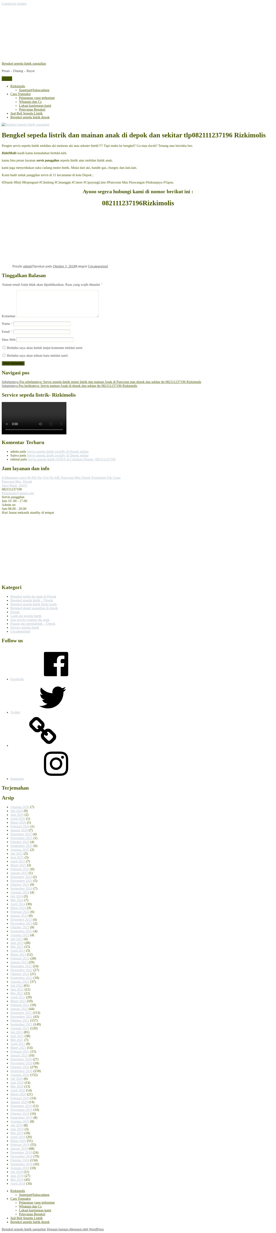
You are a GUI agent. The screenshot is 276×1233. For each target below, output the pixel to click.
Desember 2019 (21, 1106)
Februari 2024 (20, 912)
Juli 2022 (16, 985)
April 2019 (17, 1137)
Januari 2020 (19, 1102)
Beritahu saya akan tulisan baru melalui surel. (37, 355)
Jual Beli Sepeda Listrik (26, 113)
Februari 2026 (20, 826)
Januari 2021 (19, 1055)
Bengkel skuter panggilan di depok (34, 608)
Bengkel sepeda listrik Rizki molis (33, 604)
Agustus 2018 (19, 1168)
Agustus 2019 (19, 1121)
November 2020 (21, 1063)
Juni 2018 (17, 1176)
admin (27, 266)
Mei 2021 (17, 1040)
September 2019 (21, 1117)
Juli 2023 (16, 939)
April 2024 (17, 904)
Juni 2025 (17, 857)
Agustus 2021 (19, 1028)
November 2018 (21, 1156)
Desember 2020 (21, 1059)
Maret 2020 (18, 1094)
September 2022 (21, 978)
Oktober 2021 (19, 1020)
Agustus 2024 (19, 892)
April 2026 (17, 818)
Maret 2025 (18, 865)
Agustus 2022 (19, 981)
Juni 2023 (17, 943)
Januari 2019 (19, 1148)
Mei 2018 (17, 1179)
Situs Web (9, 339)
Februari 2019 (20, 1145)
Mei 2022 (17, 993)
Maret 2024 (18, 908)
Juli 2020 (16, 1079)
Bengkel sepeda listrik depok (30, 117)
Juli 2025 (16, 853)
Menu (6, 78)
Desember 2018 (21, 1152)
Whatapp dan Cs (30, 102)
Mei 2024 (17, 900)
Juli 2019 (16, 1125)
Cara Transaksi (20, 94)
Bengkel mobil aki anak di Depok (33, 596)
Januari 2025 (19, 873)
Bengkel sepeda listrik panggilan (24, 63)
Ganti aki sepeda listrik (25, 616)
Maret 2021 (18, 1047)
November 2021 (21, 1016)
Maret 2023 (18, 954)
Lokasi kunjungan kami (35, 105)
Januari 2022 (19, 1009)
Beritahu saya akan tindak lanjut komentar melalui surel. (45, 348)
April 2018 (17, 1183)
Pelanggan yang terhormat (37, 98)
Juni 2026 (17, 815)
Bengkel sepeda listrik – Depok (31, 600)
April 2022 (17, 997)
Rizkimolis (17, 86)
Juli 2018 (16, 1172)
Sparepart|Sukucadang (34, 90)
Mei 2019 (17, 1133)
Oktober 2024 (19, 884)
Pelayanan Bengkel (32, 109)
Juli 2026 (16, 811)
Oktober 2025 (19, 842)
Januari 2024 (19, 915)
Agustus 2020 (19, 1075)
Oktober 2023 (19, 927)
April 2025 (17, 861)
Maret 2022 (18, 1001)
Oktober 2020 (19, 1067)
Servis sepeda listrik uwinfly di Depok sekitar (58, 451)
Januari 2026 (19, 830)
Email (7, 331)
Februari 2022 (20, 1005)
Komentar (8, 316)
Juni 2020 (17, 1082)
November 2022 (21, 970)
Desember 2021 (21, 1013)
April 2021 (17, 1044)
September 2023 (21, 931)
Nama (7, 323)
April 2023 (17, 950)
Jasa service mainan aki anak (29, 620)
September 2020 (21, 1071)
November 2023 (21, 923)
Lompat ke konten (14, 3)
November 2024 (21, 881)
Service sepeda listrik (24, 627)
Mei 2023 (17, 947)
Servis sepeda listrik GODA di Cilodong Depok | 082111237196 (72, 459)
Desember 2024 (21, 877)
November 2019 (21, 1110)
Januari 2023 (19, 962)
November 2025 (21, 838)
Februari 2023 (20, 958)
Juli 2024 (16, 896)
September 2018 (21, 1164)
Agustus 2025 (19, 849)
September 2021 (21, 1024)
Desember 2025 (21, 834)
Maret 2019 (18, 1141)
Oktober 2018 (19, 1160)
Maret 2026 (18, 822)
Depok (15, 612)
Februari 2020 (20, 1098)
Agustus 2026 (19, 807)
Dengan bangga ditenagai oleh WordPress (75, 1229)
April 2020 (17, 1090)
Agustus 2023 (19, 935)
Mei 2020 (17, 1086)
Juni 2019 (17, 1129)
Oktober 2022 (19, 974)
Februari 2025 (20, 869)
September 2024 (21, 888)
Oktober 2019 (19, 1113)
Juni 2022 (17, 989)
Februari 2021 (20, 1051)
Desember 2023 (21, 919)
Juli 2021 (16, 1032)
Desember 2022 (21, 966)
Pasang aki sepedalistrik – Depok (32, 623)
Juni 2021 (17, 1036)
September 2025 (21, 846)
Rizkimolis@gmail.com (18, 493)
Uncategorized (98, 266)
